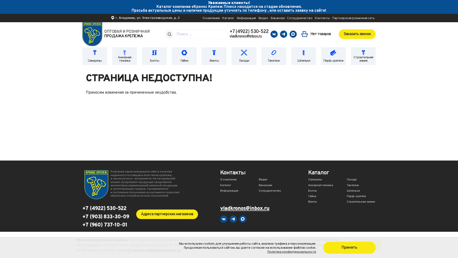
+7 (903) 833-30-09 (105, 217)
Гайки (184, 61)
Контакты (322, 18)
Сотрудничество (299, 18)
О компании (211, 18)
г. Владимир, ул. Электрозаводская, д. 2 (148, 18)
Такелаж (274, 61)
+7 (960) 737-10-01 (104, 225)
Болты (154, 61)
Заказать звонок (357, 34)
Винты (214, 61)
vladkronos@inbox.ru (245, 36)
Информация (246, 18)
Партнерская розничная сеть (353, 18)
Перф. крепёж (333, 61)
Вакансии (278, 18)
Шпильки (303, 61)
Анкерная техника (124, 59)
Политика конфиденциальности (291, 252)
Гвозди (244, 61)
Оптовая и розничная (127, 34)
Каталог (228, 18)
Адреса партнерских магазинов (167, 214)
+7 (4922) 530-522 (249, 31)
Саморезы (95, 61)
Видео (263, 18)
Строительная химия (363, 59)
